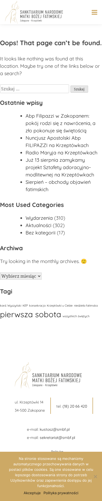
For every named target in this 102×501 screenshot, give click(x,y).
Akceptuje (32, 493)
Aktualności (38, 225)
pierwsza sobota (30, 314)
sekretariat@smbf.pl (57, 437)
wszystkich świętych (76, 316)
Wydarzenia (39, 218)
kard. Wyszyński (10, 305)
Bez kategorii (40, 233)
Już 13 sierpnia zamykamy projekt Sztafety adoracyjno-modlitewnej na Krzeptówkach (60, 167)
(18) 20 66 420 (75, 406)
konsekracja (37, 305)
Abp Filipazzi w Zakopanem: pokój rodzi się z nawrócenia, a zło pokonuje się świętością (60, 123)
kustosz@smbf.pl (55, 429)
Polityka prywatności (61, 493)
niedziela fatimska (86, 305)
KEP (25, 305)
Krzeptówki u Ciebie (60, 305)
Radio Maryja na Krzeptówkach (61, 152)
